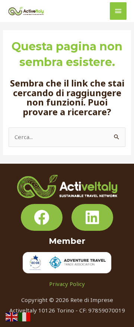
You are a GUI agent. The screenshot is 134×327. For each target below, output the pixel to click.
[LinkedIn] (92, 217)
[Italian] (24, 316)
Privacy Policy (67, 283)
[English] (12, 316)
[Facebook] (42, 217)
